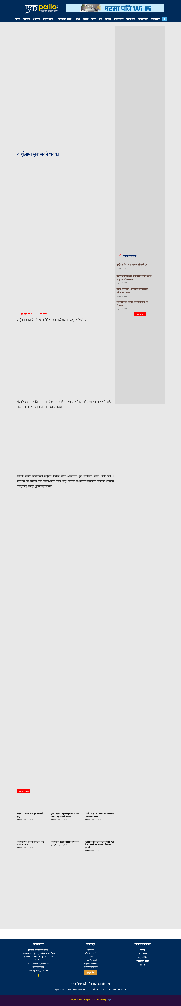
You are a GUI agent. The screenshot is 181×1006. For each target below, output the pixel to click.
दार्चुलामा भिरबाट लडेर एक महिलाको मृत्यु (132, 264)
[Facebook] (164, 19)
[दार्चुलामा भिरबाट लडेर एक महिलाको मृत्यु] (31, 803)
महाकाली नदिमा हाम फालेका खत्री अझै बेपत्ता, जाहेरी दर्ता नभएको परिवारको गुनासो (99, 844)
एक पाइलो (24, 314)
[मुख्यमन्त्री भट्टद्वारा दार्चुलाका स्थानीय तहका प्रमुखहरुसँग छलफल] (65, 803)
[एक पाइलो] (19, 314)
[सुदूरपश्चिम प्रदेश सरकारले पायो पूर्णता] (65, 831)
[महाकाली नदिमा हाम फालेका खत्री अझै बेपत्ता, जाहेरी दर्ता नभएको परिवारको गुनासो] (99, 831)
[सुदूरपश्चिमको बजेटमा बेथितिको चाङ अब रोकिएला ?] (31, 831)
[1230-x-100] (115, 14)
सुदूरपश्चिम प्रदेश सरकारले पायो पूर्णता (65, 842)
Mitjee (109, 1000)
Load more (139, 314)
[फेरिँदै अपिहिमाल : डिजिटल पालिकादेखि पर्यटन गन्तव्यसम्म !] (99, 803)
